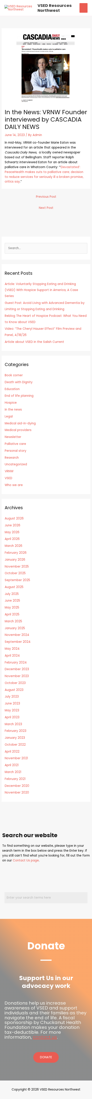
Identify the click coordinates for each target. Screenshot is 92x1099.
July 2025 (12, 594)
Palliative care (15, 444)
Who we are (14, 485)
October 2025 (15, 573)
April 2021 (12, 765)
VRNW (9, 471)
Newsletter (13, 437)
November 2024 (17, 635)
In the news (13, 409)
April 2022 (12, 751)
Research (12, 458)
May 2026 (12, 532)
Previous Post (46, 197)
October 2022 (15, 745)
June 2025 (12, 600)
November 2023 (17, 676)
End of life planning (19, 396)
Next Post (46, 208)
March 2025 (13, 621)
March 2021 (13, 772)
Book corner (14, 375)
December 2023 (17, 669)
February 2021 (15, 779)
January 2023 (15, 738)
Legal (9, 416)
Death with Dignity (19, 382)
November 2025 (17, 566)
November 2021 (16, 758)
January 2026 (15, 560)
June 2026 (12, 525)
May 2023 (12, 710)
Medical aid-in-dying (20, 423)
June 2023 (12, 703)
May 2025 (12, 607)
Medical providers (18, 430)
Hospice (11, 403)
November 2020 (17, 792)
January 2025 (15, 628)
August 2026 (14, 518)
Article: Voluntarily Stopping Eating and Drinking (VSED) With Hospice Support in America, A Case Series (41, 290)
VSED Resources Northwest (55, 8)
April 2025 (12, 614)
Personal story (15, 451)
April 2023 (12, 717)
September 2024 (18, 642)
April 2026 (12, 539)
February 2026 (16, 553)
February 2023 (15, 731)
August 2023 (14, 690)
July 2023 (12, 696)
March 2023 (13, 724)
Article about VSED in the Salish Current (34, 342)
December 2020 (17, 786)
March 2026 (13, 546)
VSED (8, 478)
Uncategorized (16, 464)
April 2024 (12, 655)
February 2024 (16, 662)
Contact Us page (26, 860)
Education (12, 389)
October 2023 (15, 683)
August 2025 (14, 587)
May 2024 (12, 649)
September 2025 (17, 580)
